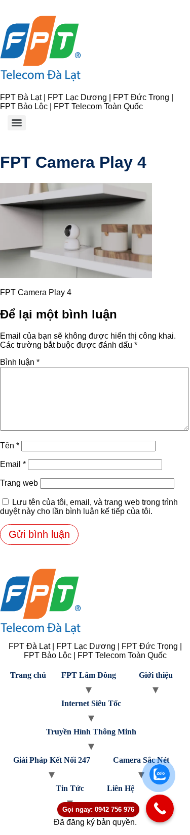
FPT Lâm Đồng (88, 675)
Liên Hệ (120, 788)
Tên (9, 445)
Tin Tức (70, 788)
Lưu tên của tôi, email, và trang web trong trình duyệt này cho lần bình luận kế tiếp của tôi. (89, 507)
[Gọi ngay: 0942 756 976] (160, 808)
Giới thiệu (156, 675)
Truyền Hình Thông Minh (91, 731)
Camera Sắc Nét (141, 760)
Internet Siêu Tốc (91, 703)
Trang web (19, 483)
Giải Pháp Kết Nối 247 (51, 760)
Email (13, 464)
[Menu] (17, 122)
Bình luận (20, 362)
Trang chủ (28, 675)
